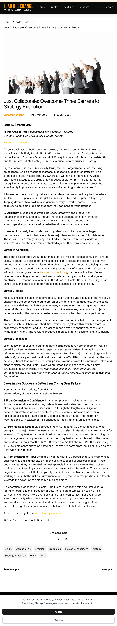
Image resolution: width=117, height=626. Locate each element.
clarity (8, 549)
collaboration (24, 22)
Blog (96, 6)
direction (40, 549)
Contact (108, 6)
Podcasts (83, 6)
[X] (58, 539)
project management (76, 549)
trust (43, 555)
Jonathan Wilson (14, 114)
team (33, 555)
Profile (53, 6)
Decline (58, 620)
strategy (96, 549)
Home (41, 6)
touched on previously (53, 272)
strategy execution (15, 555)
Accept (58, 611)
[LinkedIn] (65, 539)
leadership (55, 549)
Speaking (67, 6)
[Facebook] (51, 539)
